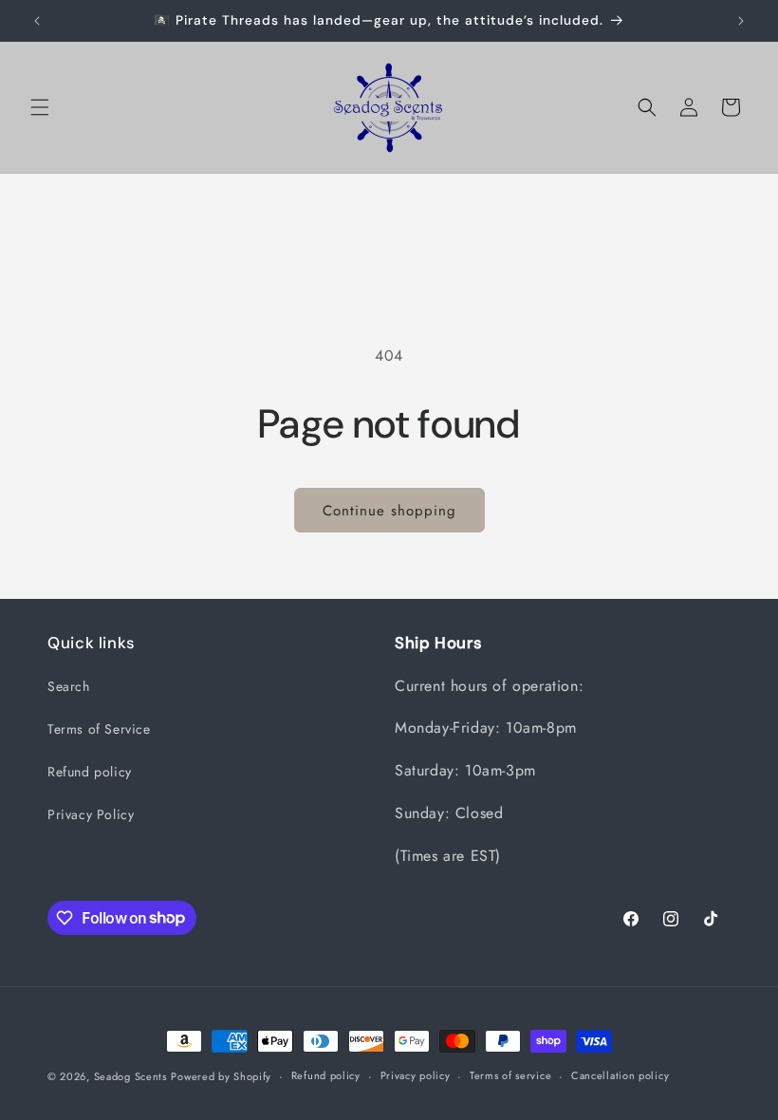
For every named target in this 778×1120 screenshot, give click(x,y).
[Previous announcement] (37, 21)
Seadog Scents (130, 1076)
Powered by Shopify (221, 1076)
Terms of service (510, 1075)
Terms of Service (99, 728)
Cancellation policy (620, 1075)
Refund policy (89, 771)
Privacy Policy (90, 814)
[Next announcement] (741, 21)
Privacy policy (415, 1075)
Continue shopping (389, 510)
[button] (40, 107)
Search (68, 686)
